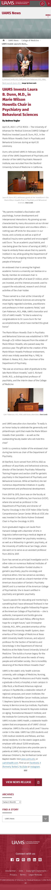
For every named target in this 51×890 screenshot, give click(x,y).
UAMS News (11, 13)
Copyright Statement (36, 870)
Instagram (35, 766)
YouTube (23, 766)
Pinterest (40, 860)
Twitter (18, 860)
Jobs (21, 870)
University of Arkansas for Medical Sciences (15, 3)
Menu (48, 15)
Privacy (13, 874)
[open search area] (42, 3)
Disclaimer (10, 870)
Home (3, 40)
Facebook (34, 762)
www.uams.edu (28, 759)
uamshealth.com (10, 762)
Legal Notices (35, 874)
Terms (23, 874)
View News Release (18, 782)
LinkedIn (35, 860)
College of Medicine (30, 40)
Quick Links (48, 3)
